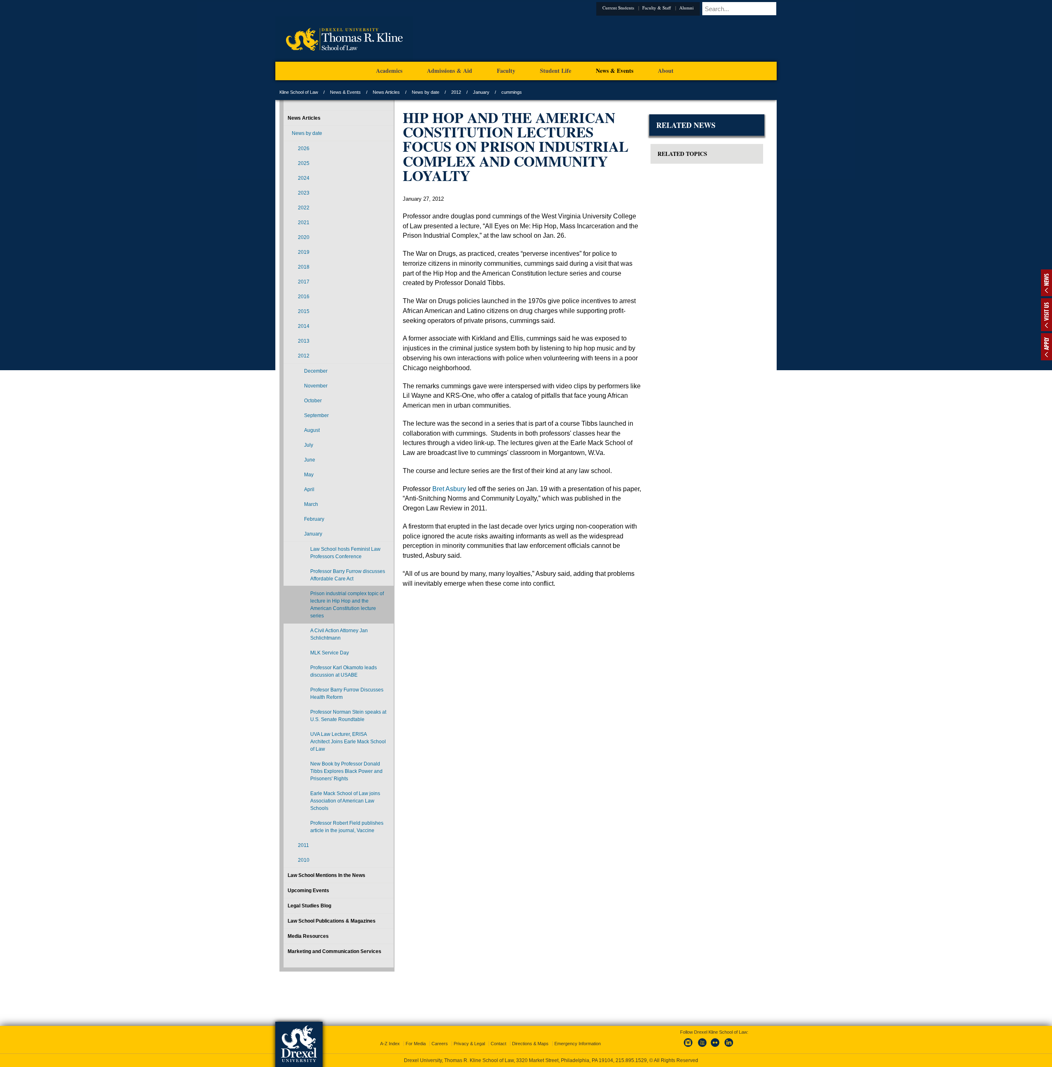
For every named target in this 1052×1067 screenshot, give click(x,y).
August (312, 430)
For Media (416, 1036)
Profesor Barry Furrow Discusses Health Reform (346, 693)
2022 (303, 208)
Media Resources (308, 936)
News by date (425, 92)
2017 (303, 282)
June (309, 460)
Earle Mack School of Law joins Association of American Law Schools (345, 801)
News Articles (386, 92)
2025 (303, 163)
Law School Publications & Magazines (332, 921)
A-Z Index (390, 1036)
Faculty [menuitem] (506, 70)
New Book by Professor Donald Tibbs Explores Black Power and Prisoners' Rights (346, 771)
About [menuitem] (666, 70)
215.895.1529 (525, 1060)
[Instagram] (688, 1039)
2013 (303, 341)
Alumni (699, 8)
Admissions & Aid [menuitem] (449, 70)
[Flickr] (715, 1039)
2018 (303, 267)
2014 (303, 326)
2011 (303, 845)
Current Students (630, 8)
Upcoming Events (308, 890)
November (316, 386)
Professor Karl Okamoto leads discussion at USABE (343, 671)
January (481, 92)
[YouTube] (702, 1039)
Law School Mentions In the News (326, 875)
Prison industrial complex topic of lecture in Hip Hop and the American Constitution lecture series (347, 605)
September (316, 415)
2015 (303, 311)
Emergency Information (577, 1036)
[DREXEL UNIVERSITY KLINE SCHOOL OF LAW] (344, 60)
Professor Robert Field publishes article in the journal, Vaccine (346, 826)
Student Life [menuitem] (555, 70)
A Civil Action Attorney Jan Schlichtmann (339, 634)
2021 (303, 222)
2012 (456, 92)
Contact (498, 1036)
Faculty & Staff (669, 8)
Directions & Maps (530, 1036)
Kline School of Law (298, 92)
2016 (303, 296)
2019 (303, 252)
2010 (303, 860)
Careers (439, 1036)
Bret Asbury (449, 488)
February (314, 519)
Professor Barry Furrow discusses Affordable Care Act (347, 575)
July (308, 445)
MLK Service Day (329, 653)
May (309, 475)
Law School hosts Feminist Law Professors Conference (345, 552)
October (313, 401)
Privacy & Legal (469, 1036)
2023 (303, 193)
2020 (303, 237)
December (316, 371)
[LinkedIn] (729, 1039)
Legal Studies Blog (309, 906)
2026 (303, 148)
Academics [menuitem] (389, 70)
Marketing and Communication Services (334, 951)
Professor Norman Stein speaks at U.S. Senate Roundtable (348, 715)
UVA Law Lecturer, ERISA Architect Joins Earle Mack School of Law (348, 741)
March (311, 504)
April (309, 489)
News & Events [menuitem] (614, 70)
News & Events (345, 92)
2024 (303, 178)
